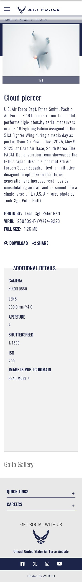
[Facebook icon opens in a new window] (22, 563)
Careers (14, 504)
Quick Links (17, 491)
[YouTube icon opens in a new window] (59, 563)
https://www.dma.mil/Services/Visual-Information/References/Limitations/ (36, 442)
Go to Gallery (18, 464)
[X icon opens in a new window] (34, 563)
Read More (18, 378)
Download (18, 243)
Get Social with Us (41, 524)
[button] (7, 9)
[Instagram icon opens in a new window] (47, 563)
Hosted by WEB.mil (41, 576)
